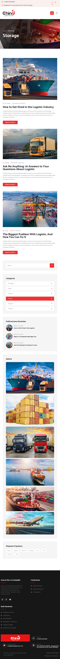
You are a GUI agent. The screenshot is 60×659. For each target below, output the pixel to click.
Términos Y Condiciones (51, 656)
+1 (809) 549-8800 (9, 1)
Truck (17, 554)
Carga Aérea (6, 615)
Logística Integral (8, 624)
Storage (7, 162)
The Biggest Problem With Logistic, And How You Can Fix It (27, 236)
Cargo (6, 230)
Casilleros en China (8, 612)
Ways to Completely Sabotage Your (25, 336)
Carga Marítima (7, 618)
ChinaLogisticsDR (8, 655)
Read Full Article (10, 122)
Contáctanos (37, 592)
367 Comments (16, 230)
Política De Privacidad (52, 653)
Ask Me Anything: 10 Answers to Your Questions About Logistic (26, 168)
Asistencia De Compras (9, 628)
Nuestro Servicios (38, 589)
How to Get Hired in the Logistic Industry (28, 107)
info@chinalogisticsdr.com (15, 646)
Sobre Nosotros (37, 586)
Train (43, 550)
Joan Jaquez (20, 325)
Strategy (31, 550)
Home (5, 31)
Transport (9, 554)
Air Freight (8, 103)
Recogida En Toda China (10, 621)
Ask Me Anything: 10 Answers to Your (25, 345)
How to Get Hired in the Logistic (24, 328)
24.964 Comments (19, 103)
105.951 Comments (18, 162)
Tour (38, 550)
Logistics (16, 550)
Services (24, 550)
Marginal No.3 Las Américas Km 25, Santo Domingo (18, 5)
